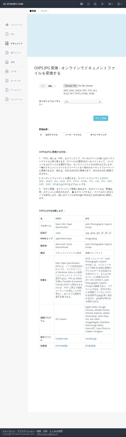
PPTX (76, 181)
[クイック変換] (119, 4)
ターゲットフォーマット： (50, 103)
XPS (55, 184)
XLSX (62, 181)
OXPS (66, 184)
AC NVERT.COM (13, 3)
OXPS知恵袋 (61, 345)
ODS (41, 184)
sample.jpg (90, 338)
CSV (97, 181)
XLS (56, 181)
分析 (45, 431)
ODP (48, 184)
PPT (69, 181)
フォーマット (8, 431)
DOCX (49, 181)
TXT (91, 181)
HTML (84, 181)
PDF (106, 178)
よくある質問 (56, 431)
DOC (41, 181)
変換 (34, 10)
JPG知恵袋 (90, 345)
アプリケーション (26, 431)
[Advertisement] (76, 35)
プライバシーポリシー (47, 434)
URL (50, 85)
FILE (43, 85)
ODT (109, 181)
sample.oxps (61, 338)
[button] (81, 4)
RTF (103, 181)
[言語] (110, 4)
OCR (45, 10)
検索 (39, 431)
